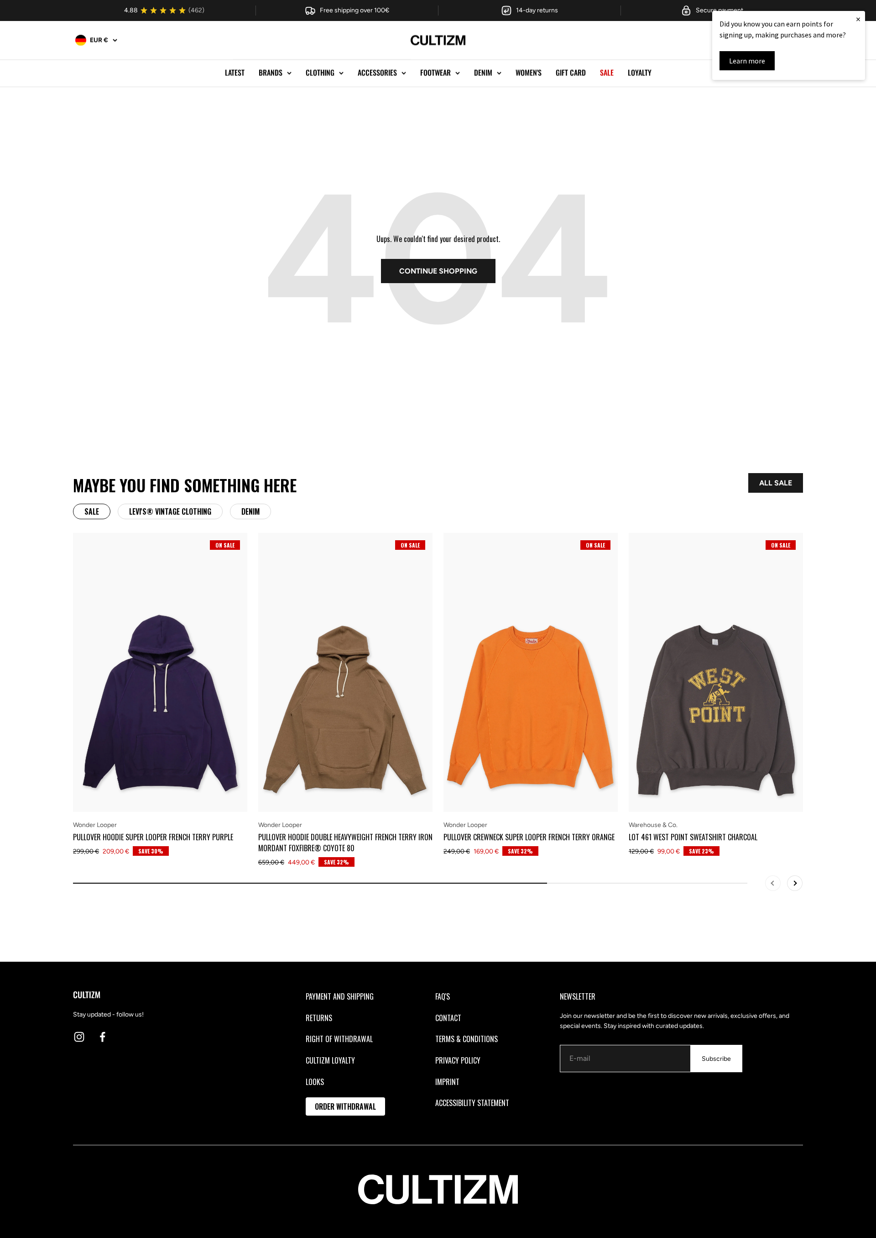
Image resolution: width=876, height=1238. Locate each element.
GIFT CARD (571, 72)
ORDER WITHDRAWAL (345, 1106)
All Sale (775, 483)
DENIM (483, 72)
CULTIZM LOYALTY (330, 1060)
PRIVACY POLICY (457, 1060)
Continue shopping (438, 271)
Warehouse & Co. (653, 825)
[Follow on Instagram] (79, 1037)
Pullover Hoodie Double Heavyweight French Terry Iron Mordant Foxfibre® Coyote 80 (345, 842)
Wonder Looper (95, 825)
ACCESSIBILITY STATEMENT (472, 1102)
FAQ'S (442, 996)
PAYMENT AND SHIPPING (340, 996)
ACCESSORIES (377, 72)
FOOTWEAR (435, 72)
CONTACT (448, 1017)
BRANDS (270, 72)
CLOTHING (320, 72)
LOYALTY (640, 72)
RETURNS (319, 1017)
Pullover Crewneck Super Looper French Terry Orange (529, 837)
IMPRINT (447, 1081)
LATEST (235, 72)
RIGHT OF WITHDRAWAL (339, 1038)
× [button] (858, 19)
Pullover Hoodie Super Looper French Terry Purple (153, 837)
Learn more (747, 60)
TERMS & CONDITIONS (466, 1038)
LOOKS (315, 1081)
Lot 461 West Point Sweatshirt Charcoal (693, 837)
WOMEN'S (529, 72)
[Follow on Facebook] (102, 1037)
